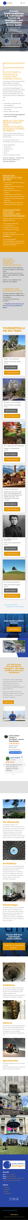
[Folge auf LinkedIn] (17, 1199)
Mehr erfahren (11, 367)
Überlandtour (7, 1193)
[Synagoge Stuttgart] (14, 1095)
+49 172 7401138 (10, 1176)
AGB (19, 1180)
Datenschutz (13, 1180)
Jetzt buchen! (14, 629)
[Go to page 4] (16, 774)
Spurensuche (10, 1060)
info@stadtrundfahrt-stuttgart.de (15, 1178)
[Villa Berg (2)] (14, 1134)
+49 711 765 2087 (10, 1174)
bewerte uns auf (14, 752)
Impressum (6, 1180)
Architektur (9, 863)
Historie (7, 1022)
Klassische (6, 1187)
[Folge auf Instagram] (14, 1199)
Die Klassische (11, 821)
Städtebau (9, 985)
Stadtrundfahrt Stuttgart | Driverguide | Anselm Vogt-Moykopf (16, 738)
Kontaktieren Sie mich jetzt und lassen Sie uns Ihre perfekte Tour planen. (13, 305)
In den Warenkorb (12, 373)
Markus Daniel (15, 758)
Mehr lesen (8, 702)
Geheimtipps (10, 904)
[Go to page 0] (11, 774)
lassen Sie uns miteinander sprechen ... (14, 946)
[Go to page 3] (15, 774)
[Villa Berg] (14, 1154)
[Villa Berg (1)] (14, 1115)
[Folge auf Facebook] (10, 1199)
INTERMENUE (13, 1210)
